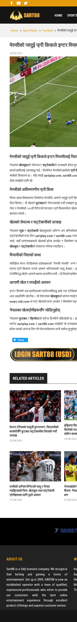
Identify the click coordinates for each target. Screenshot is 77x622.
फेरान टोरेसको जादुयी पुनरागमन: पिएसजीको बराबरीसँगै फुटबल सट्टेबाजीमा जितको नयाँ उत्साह (34, 431)
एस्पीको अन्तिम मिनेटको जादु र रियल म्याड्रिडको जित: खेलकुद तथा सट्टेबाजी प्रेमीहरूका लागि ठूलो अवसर (32, 491)
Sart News (25, 15)
